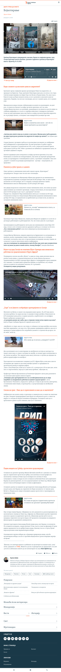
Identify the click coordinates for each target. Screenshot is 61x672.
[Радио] (14, 670)
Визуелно (6, 661)
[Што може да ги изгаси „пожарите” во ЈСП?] (14, 342)
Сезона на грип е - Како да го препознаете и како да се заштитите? (38, 406)
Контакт (33, 649)
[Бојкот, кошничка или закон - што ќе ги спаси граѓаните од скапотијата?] (14, 125)
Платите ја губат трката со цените (17, 167)
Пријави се (7, 649)
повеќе (28, 616)
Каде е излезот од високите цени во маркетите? (22, 87)
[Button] (54, 21)
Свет (6, 621)
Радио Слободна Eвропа (34, 71)
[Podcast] (23, 638)
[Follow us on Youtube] (12, 638)
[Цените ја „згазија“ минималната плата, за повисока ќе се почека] (14, 209)
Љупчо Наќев (7, 14)
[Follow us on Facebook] (5, 638)
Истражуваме (7, 664)
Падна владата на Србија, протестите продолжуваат (23, 468)
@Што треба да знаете (11, 7)
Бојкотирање (30, 69)
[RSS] (19, 638)
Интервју (35, 613)
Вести (6, 613)
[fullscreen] (55, 298)
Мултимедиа (9, 627)
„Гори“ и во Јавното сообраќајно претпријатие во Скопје (25, 308)
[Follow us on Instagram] (16, 638)
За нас (5, 652)
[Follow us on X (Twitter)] (8, 638)
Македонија (9, 607)
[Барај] (47, 670)
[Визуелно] (30, 670)
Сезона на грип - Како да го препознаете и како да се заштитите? (28, 390)
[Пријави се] (27, 638)
